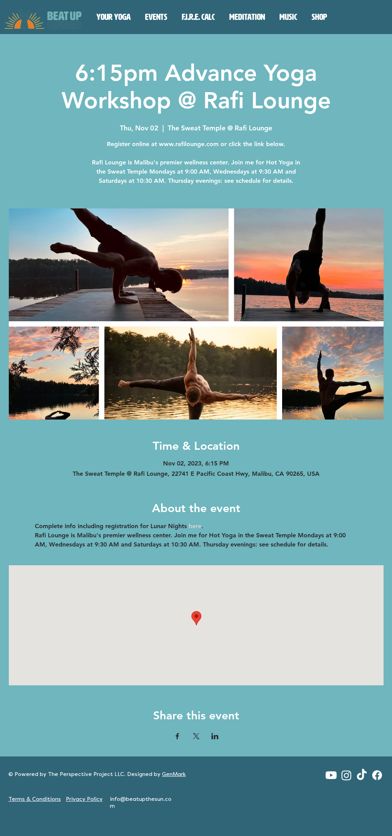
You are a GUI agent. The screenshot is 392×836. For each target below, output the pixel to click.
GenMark (174, 774)
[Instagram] (346, 775)
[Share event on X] (196, 736)
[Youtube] (331, 775)
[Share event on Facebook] (177, 736)
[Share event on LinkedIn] (215, 736)
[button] (113, 17)
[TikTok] (361, 775)
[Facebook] (377, 775)
